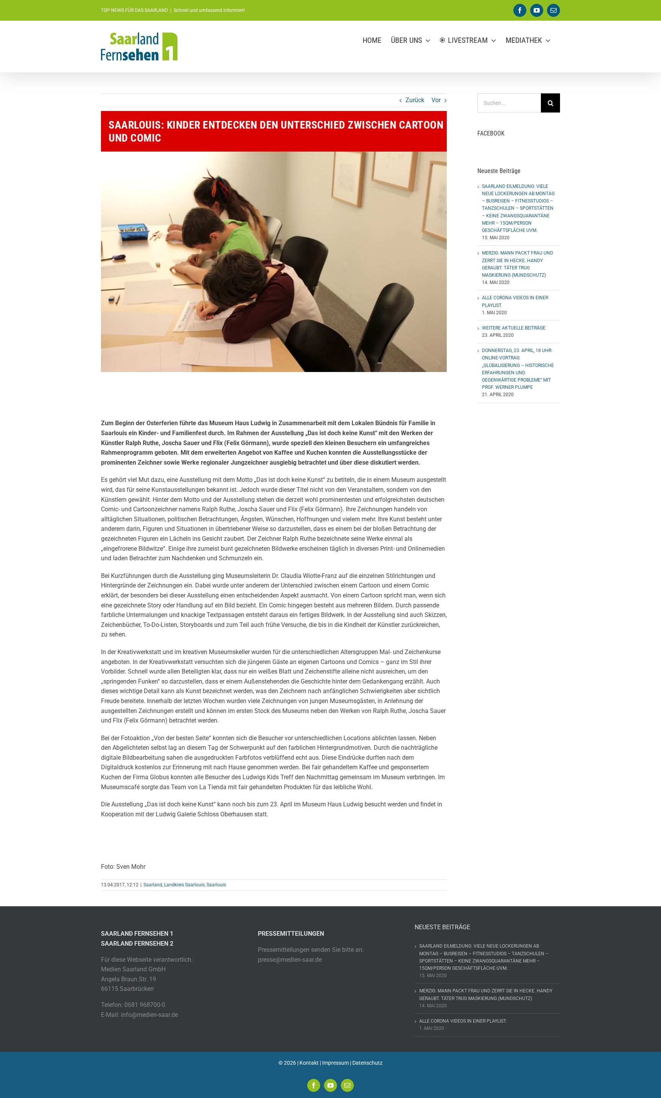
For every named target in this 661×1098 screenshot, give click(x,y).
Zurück (414, 100)
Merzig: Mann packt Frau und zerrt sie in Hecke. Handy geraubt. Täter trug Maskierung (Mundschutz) (485, 994)
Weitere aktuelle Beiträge (513, 328)
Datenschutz (367, 1063)
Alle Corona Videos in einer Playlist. (463, 1021)
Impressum (335, 1063)
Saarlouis (216, 885)
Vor (436, 100)
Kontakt (309, 1063)
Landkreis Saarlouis (184, 885)
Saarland (152, 885)
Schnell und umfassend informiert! (209, 10)
